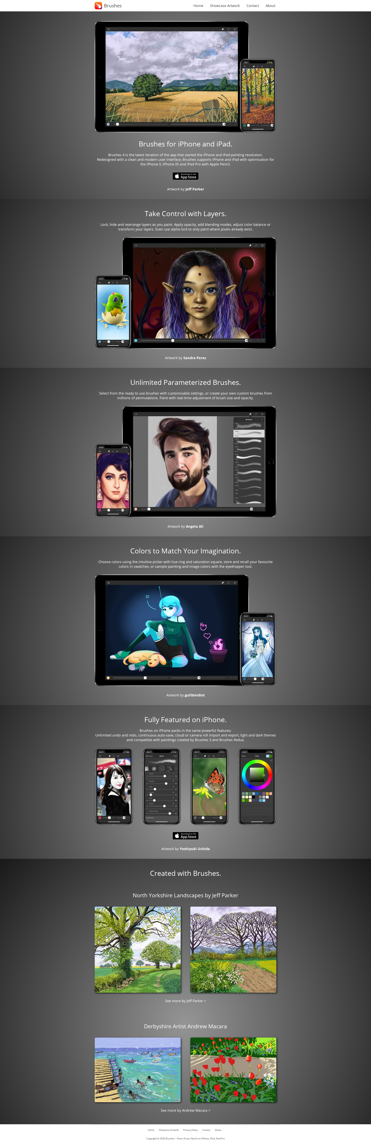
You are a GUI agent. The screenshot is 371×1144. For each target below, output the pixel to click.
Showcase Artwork (225, 5)
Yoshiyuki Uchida (195, 848)
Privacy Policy (190, 1130)
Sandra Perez (194, 357)
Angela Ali (194, 526)
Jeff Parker (195, 189)
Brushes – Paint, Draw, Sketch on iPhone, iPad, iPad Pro (195, 1138)
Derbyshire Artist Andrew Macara (185, 1026)
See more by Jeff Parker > (185, 1000)
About (270, 5)
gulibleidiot (195, 695)
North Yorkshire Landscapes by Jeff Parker (185, 895)
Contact (253, 5)
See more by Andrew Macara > (185, 1110)
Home (198, 5)
